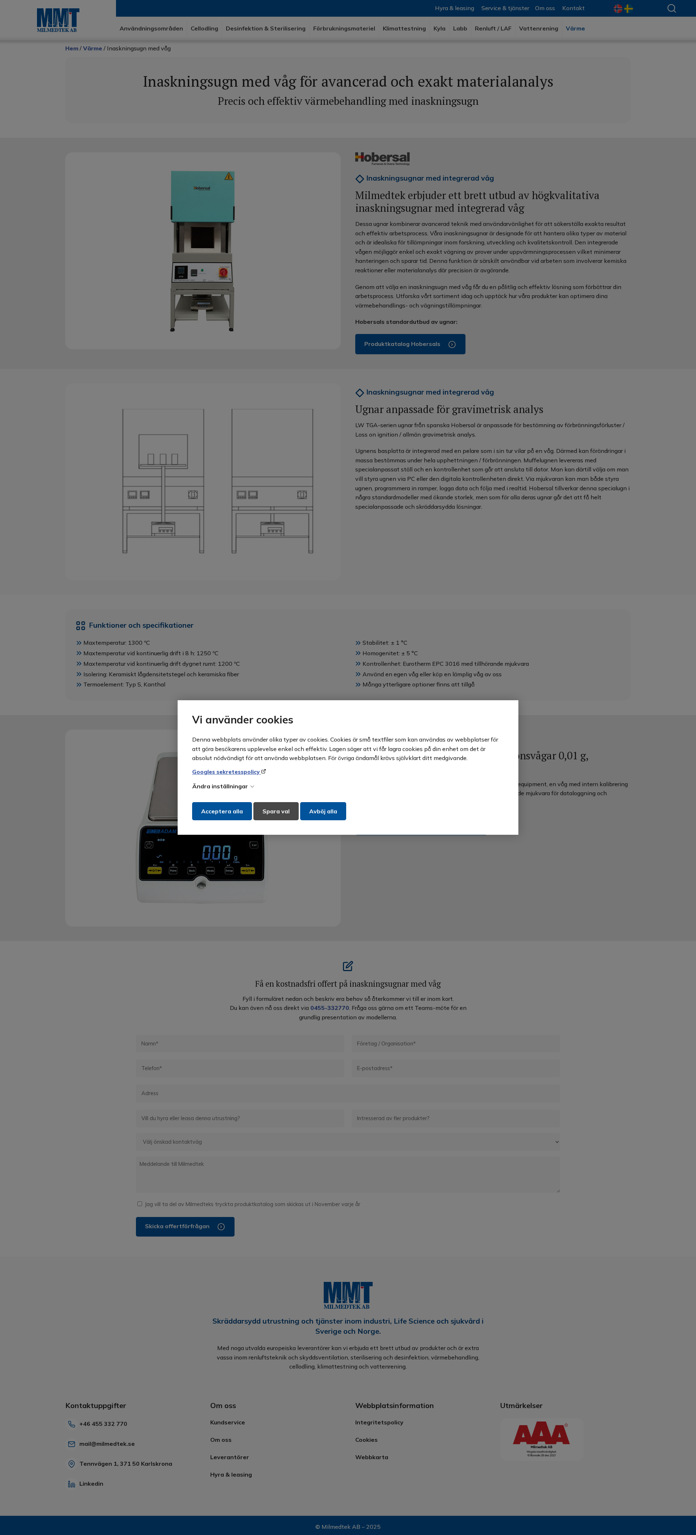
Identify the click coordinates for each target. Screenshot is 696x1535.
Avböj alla (323, 811)
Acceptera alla (222, 811)
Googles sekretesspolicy (226, 771)
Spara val (276, 811)
